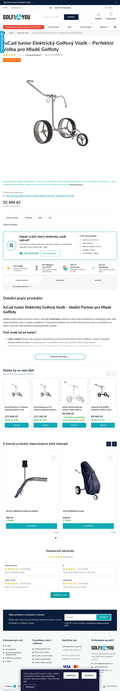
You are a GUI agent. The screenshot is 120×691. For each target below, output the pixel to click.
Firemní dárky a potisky (43, 662)
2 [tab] (57, 537)
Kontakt (8, 661)
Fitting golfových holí (42, 649)
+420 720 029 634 (100, 667)
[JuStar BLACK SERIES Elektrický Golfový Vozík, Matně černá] (103, 391)
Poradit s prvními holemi (44, 656)
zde (25, 681)
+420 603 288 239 (100, 670)
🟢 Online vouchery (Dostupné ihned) (18, 2)
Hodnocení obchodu (60, 551)
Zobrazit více (60, 595)
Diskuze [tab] (98, 280)
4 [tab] (62, 537)
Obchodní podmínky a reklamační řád (13, 654)
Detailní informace (75, 184)
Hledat (71, 17)
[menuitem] (23, 27)
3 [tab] (60, 537)
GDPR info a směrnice (13, 658)
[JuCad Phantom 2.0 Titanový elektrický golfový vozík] (16, 391)
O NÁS (5, 8)
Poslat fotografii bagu (43, 659)
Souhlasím (89, 675)
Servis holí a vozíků (42, 652)
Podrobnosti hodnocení (33, 55)
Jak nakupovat (16, 8)
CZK (110, 8)
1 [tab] (55, 537)
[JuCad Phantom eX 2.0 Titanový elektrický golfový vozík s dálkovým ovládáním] (45, 391)
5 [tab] (64, 537)
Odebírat (103, 617)
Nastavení (30, 687)
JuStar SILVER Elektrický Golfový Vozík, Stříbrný (72, 408)
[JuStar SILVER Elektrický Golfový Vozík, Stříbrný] (74, 391)
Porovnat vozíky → (50, 253)
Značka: (10, 224)
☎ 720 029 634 (28, 253)
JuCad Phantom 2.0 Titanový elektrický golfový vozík (16, 408)
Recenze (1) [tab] (60, 280)
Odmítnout (71, 675)
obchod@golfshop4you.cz (103, 663)
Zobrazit (16, 425)
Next (114, 444)
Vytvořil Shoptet (111, 686)
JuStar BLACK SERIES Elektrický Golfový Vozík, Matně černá (101, 408)
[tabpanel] (31, 492)
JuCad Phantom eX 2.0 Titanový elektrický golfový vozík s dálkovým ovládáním (45, 408)
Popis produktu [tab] (22, 280)
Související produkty (21, 287)
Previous (108, 444)
